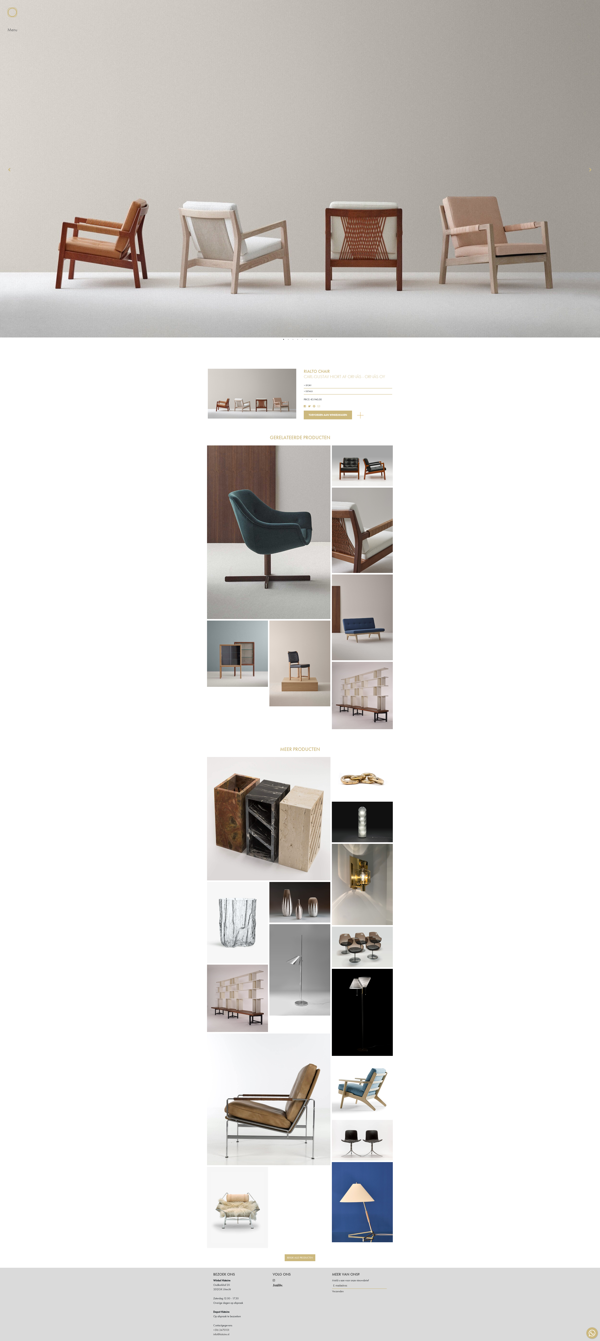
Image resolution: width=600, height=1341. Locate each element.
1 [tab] (283, 339)
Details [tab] (309, 391)
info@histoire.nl (221, 1334)
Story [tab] (308, 385)
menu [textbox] (12, 29)
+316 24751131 (221, 1330)
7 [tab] (311, 339)
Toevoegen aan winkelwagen (328, 415)
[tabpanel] (300, 168)
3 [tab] (293, 339)
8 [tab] (316, 339)
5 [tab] (302, 339)
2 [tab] (288, 339)
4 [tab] (297, 339)
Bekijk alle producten (300, 1257)
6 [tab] (307, 339)
